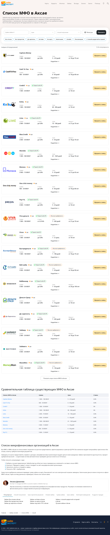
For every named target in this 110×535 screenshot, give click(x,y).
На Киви (41, 39)
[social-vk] (101, 522)
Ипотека (62, 3)
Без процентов (19, 39)
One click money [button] (7, 428)
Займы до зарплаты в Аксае (13, 503)
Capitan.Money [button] (7, 399)
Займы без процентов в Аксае (13, 501)
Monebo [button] (5, 421)
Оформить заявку (100, 55)
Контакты (95, 522)
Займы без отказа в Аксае (12, 499)
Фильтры (90, 32)
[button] (55, 61)
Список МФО (25, 513)
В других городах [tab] (97, 495)
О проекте (76, 522)
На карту (49, 39)
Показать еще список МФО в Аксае (55, 378)
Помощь (97, 3)
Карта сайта (86, 522)
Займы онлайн (13, 513)
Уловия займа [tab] (50, 495)
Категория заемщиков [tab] (83, 495)
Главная (3, 513)
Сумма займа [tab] (61, 495)
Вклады (76, 3)
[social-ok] (104, 522)
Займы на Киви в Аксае (37, 499)
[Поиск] (108, 3)
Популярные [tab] (8, 495)
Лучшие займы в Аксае (63, 503)
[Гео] (103, 3)
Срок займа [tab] (70, 495)
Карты (47, 3)
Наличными (59, 39)
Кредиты (54, 3)
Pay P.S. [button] (5, 432)
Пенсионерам (79, 39)
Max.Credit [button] (6, 417)
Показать (101, 32)
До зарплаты (31, 39)
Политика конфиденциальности (10, 530)
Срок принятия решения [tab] (35, 495)
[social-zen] (108, 522)
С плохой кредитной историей (96, 39)
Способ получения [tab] (20, 495)
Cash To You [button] (6, 403)
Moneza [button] (5, 425)
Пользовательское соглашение (29, 530)
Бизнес (83, 3)
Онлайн (69, 39)
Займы (69, 3)
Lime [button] (4, 414)
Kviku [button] (4, 410)
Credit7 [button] (5, 406)
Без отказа (8, 39)
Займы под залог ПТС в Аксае (39, 503)
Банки (90, 3)
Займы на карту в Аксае (37, 501)
